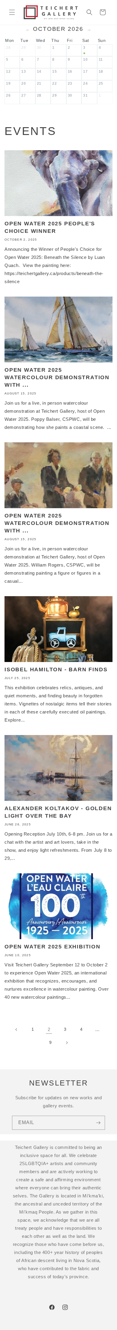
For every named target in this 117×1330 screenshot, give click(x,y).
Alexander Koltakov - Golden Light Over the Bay (58, 812)
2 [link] (49, 1029)
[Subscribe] (98, 1123)
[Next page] (66, 1042)
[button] (12, 12)
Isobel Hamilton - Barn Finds (55, 669)
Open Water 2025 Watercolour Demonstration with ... (57, 377)
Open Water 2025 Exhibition (52, 947)
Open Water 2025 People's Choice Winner (49, 227)
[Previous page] (16, 1029)
